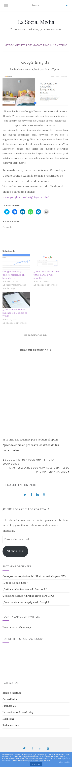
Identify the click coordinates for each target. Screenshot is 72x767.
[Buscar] (67, 5)
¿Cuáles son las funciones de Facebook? (25, 589)
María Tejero (52, 69)
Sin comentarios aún (35, 334)
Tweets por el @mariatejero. (19, 627)
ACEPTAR (36, 764)
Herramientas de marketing (27, 45)
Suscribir (15, 551)
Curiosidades (10, 699)
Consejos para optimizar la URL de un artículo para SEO (34, 576)
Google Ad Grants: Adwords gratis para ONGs (28, 595)
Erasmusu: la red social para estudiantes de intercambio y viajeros (39, 470)
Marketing (58, 45)
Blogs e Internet (12, 692)
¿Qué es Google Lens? (15, 582)
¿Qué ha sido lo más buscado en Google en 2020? (15, 313)
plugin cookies (64, 762)
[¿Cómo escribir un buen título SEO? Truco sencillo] (47, 262)
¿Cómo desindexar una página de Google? (26, 602)
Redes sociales (11, 725)
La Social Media (36, 22)
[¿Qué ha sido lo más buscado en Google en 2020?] (16, 300)
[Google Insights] (35, 90)
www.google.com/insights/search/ (26, 197)
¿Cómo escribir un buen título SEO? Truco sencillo (46, 275)
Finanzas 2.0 (9, 705)
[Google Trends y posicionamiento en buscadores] (16, 262)
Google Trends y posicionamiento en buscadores (13, 275)
